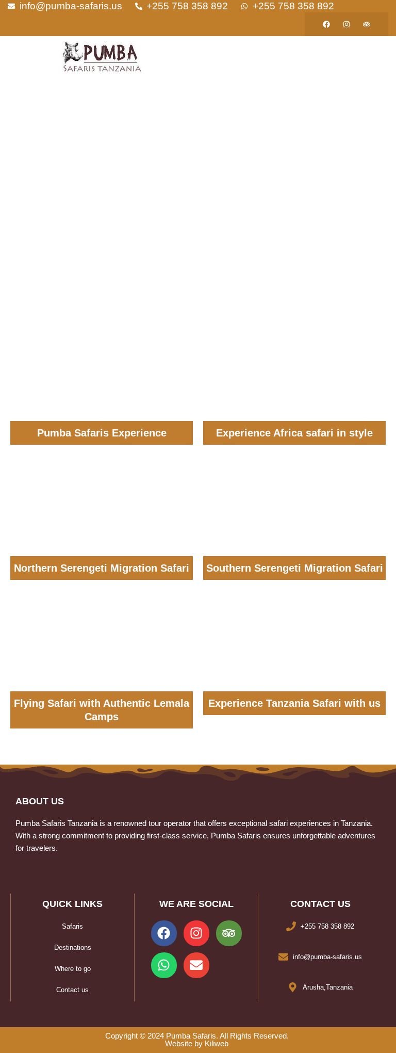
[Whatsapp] (164, 965)
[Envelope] (196, 965)
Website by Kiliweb (196, 1044)
